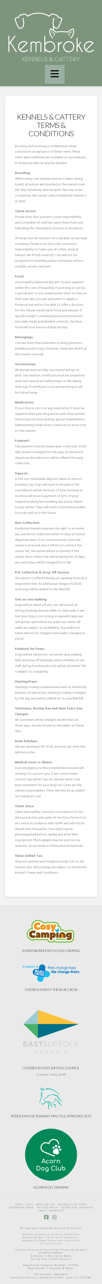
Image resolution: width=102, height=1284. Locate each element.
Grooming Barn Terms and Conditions (50, 1237)
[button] (55, 74)
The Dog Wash (47, 1207)
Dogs (19, 1204)
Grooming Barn (21, 1207)
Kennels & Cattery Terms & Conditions (51, 1234)
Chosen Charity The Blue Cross (51, 990)
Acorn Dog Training (51, 1187)
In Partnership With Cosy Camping (51, 951)
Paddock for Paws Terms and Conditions (50, 1240)
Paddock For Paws (72, 1204)
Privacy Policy (51, 1244)
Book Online (45, 1204)
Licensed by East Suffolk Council (51, 1068)
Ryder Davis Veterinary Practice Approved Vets (51, 1116)
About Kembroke (51, 1210)
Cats (29, 1204)
